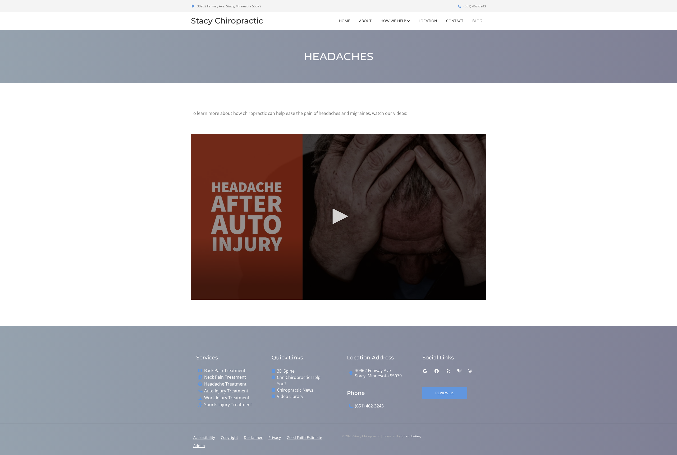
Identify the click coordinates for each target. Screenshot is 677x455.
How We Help (393, 20)
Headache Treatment (225, 384)
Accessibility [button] (204, 437)
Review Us (444, 392)
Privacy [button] (274, 437)
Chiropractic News (295, 390)
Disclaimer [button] (253, 437)
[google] (425, 371)
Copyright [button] (229, 437)
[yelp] (448, 371)
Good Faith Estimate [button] (304, 437)
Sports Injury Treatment (228, 404)
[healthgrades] (459, 371)
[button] (338, 216)
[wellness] (470, 371)
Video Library (290, 396)
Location (428, 20)
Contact (454, 20)
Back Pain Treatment (224, 370)
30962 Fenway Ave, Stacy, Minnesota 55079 (228, 6)
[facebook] (436, 371)
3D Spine (286, 371)
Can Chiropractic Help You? (299, 380)
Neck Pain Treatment (225, 377)
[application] (338, 217)
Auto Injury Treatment (226, 391)
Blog (477, 20)
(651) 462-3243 (474, 6)
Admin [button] (199, 445)
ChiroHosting (411, 436)
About (365, 20)
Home (344, 20)
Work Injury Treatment (226, 398)
